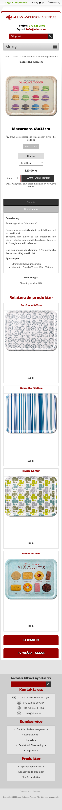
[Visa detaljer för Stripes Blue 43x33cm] (31, 413)
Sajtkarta (31, 750)
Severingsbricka (28, 283)
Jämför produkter (31, 777)
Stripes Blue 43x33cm (31, 387)
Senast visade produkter (31, 771)
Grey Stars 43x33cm (31, 305)
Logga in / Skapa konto (16, 2)
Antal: (10, 178)
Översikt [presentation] (31, 202)
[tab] (31, 202)
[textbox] (28, 36)
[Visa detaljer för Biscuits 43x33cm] (31, 578)
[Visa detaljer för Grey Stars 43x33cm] (31, 330)
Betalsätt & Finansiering (31, 745)
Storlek (31, 156)
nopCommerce (36, 791)
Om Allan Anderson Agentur (31, 729)
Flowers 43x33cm (31, 470)
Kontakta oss (31, 734)
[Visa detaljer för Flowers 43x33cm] (31, 496)
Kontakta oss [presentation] (31, 209)
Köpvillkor (31, 740)
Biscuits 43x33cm (31, 553)
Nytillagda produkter (31, 766)
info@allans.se (35, 29)
